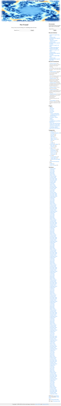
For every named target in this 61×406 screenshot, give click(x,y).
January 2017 (53, 296)
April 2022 (52, 217)
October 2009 (53, 392)
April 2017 (52, 292)
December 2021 (53, 222)
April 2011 (52, 370)
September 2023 (53, 196)
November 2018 (53, 268)
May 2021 (52, 231)
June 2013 (52, 342)
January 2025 (53, 186)
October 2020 (53, 240)
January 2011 (53, 373)
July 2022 (52, 213)
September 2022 (53, 211)
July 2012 (52, 351)
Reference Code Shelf (55, 124)
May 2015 (52, 321)
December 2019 (53, 252)
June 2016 (52, 305)
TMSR (51, 163)
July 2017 (52, 288)
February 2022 (53, 220)
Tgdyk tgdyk (53, 158)
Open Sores (53, 137)
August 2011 (52, 365)
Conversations (54, 156)
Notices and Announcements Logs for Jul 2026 (54, 42)
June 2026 (52, 171)
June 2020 (52, 245)
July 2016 (52, 303)
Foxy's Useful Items (55, 113)
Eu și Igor (52, 111)
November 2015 (53, 313)
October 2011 (53, 362)
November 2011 (53, 361)
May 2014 (52, 335)
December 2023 (53, 193)
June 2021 (52, 230)
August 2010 (52, 380)
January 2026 (53, 177)
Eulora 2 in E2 (54, 151)
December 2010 (53, 375)
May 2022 (52, 216)
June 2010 (52, 382)
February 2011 (53, 372)
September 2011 (53, 363)
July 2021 (52, 228)
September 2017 (53, 286)
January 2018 (53, 281)
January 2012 (53, 358)
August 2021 (52, 227)
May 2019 (52, 261)
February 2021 (53, 235)
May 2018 (52, 276)
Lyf (50, 155)
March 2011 (52, 371)
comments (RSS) (45, 404)
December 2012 (53, 346)
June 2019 (52, 260)
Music (51, 118)
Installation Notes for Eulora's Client (54, 115)
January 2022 (53, 221)
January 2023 (53, 206)
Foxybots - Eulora (54, 117)
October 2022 (53, 210)
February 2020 (53, 250)
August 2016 (52, 302)
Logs (51, 147)
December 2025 (53, 178)
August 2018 (52, 272)
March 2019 (52, 263)
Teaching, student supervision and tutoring (54, 128)
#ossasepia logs (56, 401)
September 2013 (53, 340)
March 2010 (52, 386)
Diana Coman (53, 63)
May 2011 (52, 368)
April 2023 (52, 202)
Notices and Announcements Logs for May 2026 (54, 59)
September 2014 (53, 330)
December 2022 (53, 207)
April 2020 (52, 247)
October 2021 (53, 225)
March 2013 (52, 343)
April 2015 (52, 322)
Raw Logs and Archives (55, 123)
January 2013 (53, 345)
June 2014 (52, 333)
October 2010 (53, 377)
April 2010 (52, 385)
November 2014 (53, 327)
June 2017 (52, 290)
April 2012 (52, 355)
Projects (52, 119)
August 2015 (52, 317)
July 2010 (52, 381)
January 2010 (53, 388)
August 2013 (52, 341)
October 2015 (53, 315)
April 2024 (52, 191)
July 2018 (52, 273)
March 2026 (52, 174)
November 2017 (53, 283)
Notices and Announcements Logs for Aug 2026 (54, 38)
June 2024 (52, 189)
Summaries (53, 154)
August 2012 (52, 350)
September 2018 (53, 271)
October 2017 (53, 285)
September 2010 (53, 378)
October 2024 (53, 188)
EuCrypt (52, 134)
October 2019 (53, 255)
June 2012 (52, 352)
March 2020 (52, 248)
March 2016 (52, 308)
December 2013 (53, 336)
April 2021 (52, 232)
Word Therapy (53, 165)
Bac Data (52, 108)
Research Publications (55, 125)
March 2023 (52, 203)
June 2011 (52, 367)
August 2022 (52, 212)
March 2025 (52, 184)
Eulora (51, 112)
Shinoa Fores (53, 82)
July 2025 (52, 183)
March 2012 (52, 356)
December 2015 (53, 312)
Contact (51, 109)
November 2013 (53, 337)
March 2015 (52, 323)
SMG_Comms (54, 139)
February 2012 (53, 357)
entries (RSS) (37, 404)
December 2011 (53, 360)
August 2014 (52, 331)
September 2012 (53, 348)
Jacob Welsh (53, 100)
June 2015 (52, 320)
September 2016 (53, 301)
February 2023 (53, 205)
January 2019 (53, 266)
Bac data (53, 145)
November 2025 (53, 179)
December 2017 (53, 282)
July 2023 (52, 198)
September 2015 (53, 316)
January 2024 (53, 192)
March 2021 (52, 233)
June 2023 (52, 199)
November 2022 (53, 208)
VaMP (52, 142)
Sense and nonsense (54, 161)
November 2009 (53, 391)
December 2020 (53, 237)
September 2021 (53, 226)
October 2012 (53, 347)
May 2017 (52, 291)
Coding (51, 131)
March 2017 (52, 293)
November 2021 (53, 223)
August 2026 (52, 168)
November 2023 (53, 194)
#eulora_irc (53, 149)
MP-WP (52, 136)
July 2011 (52, 366)
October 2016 (53, 300)
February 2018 (53, 280)
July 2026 (52, 169)
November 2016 (53, 298)
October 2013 (53, 338)
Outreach (53, 146)
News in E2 (53, 153)
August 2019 (52, 257)
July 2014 (52, 332)
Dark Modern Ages (54, 144)
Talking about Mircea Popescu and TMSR (54, 48)
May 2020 (52, 246)
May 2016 (52, 306)
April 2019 (52, 262)
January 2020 (53, 251)
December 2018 (53, 267)
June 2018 (52, 275)
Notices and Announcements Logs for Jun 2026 (54, 53)
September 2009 (53, 393)
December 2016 (53, 297)
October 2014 (53, 328)
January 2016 (53, 311)
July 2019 (52, 258)
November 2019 (53, 253)
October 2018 (53, 270)
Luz (51, 68)
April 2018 (52, 277)
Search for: (16, 30)
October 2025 (53, 181)
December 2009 (53, 390)
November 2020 (53, 238)
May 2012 (52, 353)
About (51, 107)
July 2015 (52, 318)
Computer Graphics (55, 132)
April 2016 (52, 307)
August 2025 (52, 182)
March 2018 (52, 278)
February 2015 (53, 325)
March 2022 (52, 218)
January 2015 (53, 326)
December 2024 (53, 187)
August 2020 (52, 242)
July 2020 (52, 243)
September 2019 (53, 256)
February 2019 (53, 265)
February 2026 (53, 176)
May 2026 (52, 172)
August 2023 (52, 197)
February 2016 (53, 310)
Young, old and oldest (55, 159)
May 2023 (52, 201)
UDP (52, 140)
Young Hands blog (55, 399)
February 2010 (53, 387)
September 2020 (53, 241)
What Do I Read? (53, 40)
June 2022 (52, 215)
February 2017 (53, 295)
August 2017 (52, 287)
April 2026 (52, 173)
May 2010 (52, 383)
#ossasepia (53, 150)
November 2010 (53, 376)
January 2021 (53, 236)
